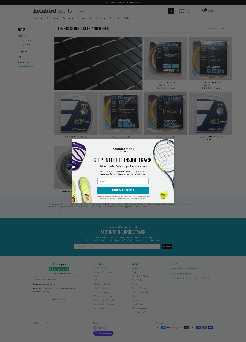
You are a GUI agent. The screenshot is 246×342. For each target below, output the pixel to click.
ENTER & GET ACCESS (123, 190)
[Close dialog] (170, 143)
